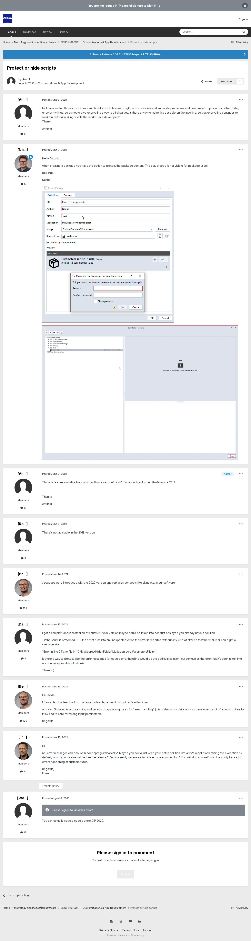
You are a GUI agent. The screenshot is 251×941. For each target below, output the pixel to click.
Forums (11, 31)
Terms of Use (130, 930)
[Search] (243, 32)
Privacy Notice (108, 930)
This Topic (228, 31)
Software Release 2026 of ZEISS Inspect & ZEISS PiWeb (125, 54)
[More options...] (241, 100)
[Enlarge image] (108, 253)
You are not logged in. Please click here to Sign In (122, 5)
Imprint (147, 930)
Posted (54, 99)
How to (47, 31)
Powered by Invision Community (125, 935)
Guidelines (29, 31)
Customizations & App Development (61, 83)
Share (207, 81)
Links (62, 31)
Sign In (243, 19)
